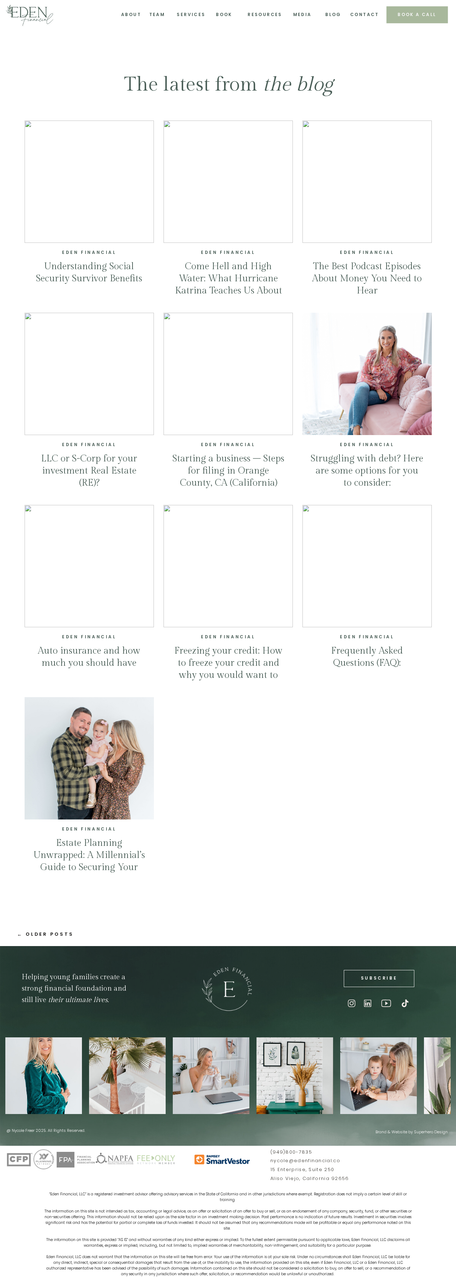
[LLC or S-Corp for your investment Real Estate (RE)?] (89, 374)
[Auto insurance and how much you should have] (89, 566)
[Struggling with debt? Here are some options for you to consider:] (367, 374)
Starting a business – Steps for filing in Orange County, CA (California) (228, 470)
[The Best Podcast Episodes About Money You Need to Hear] (367, 182)
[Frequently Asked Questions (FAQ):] (367, 566)
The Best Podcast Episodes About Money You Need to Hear (367, 278)
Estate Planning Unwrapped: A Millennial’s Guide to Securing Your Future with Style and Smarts (89, 867)
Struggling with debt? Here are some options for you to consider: (367, 470)
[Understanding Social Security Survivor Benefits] (89, 182)
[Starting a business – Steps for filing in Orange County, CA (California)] (228, 374)
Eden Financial (89, 252)
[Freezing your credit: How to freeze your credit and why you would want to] (228, 566)
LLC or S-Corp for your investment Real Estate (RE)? (89, 470)
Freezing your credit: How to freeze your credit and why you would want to (228, 662)
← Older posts (45, 934)
